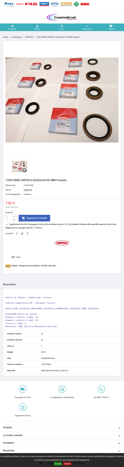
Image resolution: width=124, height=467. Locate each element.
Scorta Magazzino (13, 194)
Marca (8, 190)
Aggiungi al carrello (34, 218)
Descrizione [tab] (9, 284)
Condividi (16, 233)
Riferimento (10, 185)
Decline (67, 463)
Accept (58, 463)
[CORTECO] (62, 243)
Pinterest (27, 233)
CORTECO (28, 190)
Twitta (22, 233)
